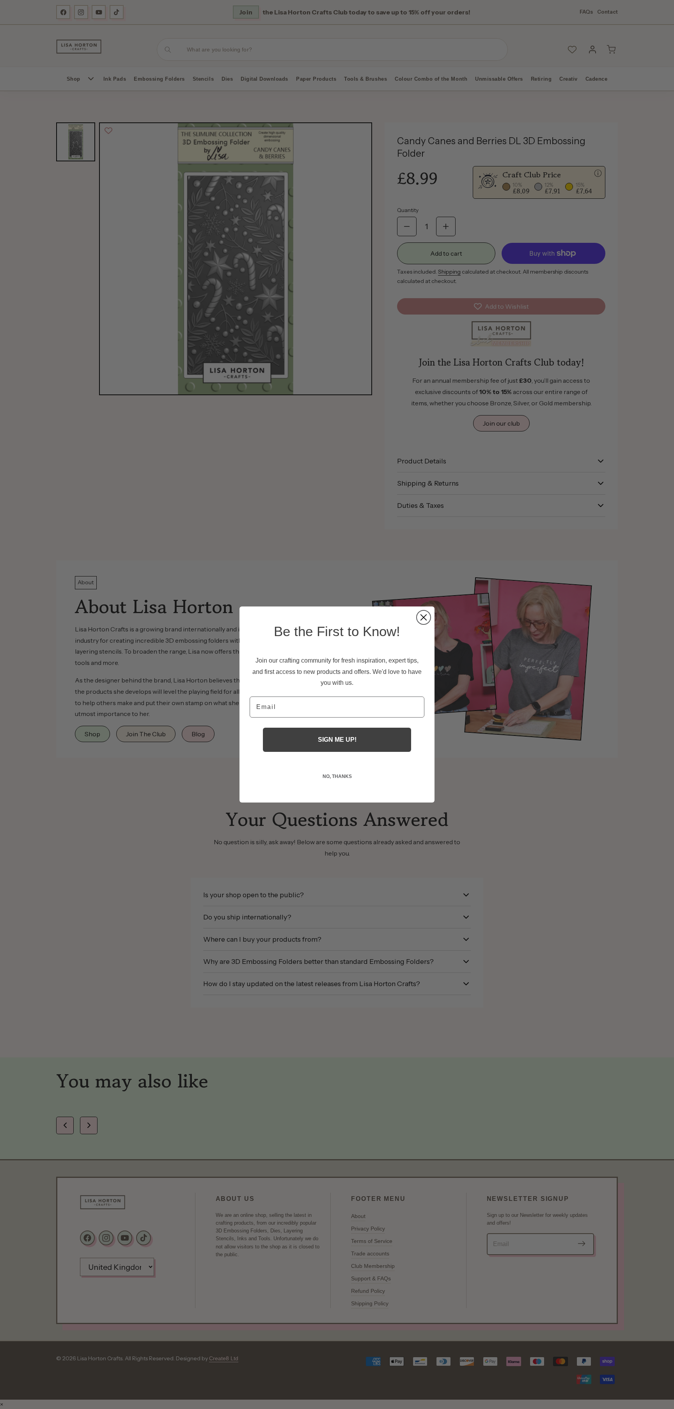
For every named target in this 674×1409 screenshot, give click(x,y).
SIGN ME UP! (337, 739)
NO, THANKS (337, 776)
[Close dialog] (424, 617)
